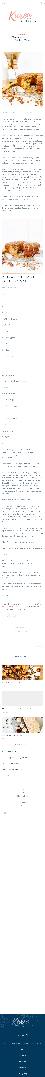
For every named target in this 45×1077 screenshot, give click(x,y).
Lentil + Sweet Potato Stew (13, 770)
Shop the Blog (22, 796)
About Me (23, 1056)
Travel (22, 799)
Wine (22, 806)
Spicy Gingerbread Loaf (12, 776)
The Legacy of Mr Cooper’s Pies (18, 709)
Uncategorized (22, 803)
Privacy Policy (22, 1074)
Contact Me (22, 1068)
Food (21, 35)
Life (25, 35)
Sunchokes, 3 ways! (12, 682)
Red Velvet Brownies (12, 735)
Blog (22, 1050)
